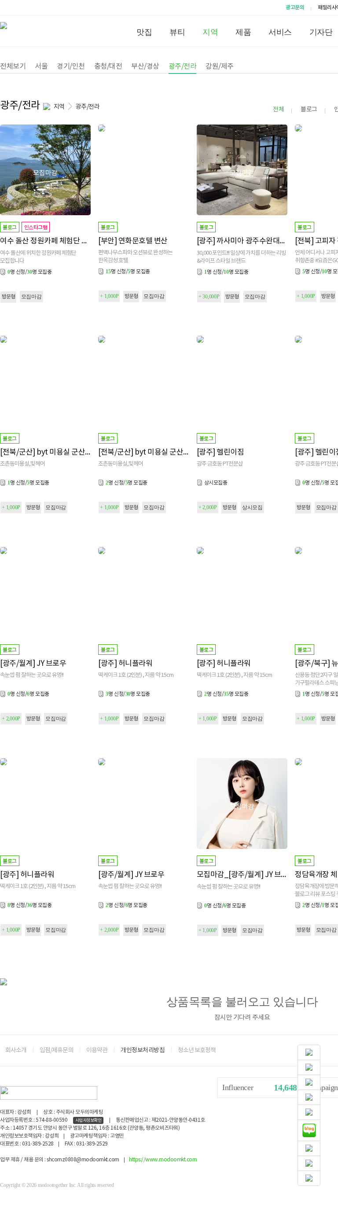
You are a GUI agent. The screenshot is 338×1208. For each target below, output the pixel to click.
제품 (243, 32)
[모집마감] (45, 128)
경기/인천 (71, 66)
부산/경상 (145, 66)
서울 (41, 66)
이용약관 (96, 1050)
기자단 (321, 32)
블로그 (309, 109)
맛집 (144, 32)
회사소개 (15, 1050)
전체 (278, 109)
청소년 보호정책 (197, 1050)
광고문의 (295, 8)
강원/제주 (220, 66)
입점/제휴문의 (56, 1050)
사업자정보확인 (88, 1120)
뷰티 (177, 32)
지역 (210, 32)
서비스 (280, 32)
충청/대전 (108, 66)
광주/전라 (183, 66)
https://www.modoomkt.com (163, 1160)
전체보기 (13, 66)
